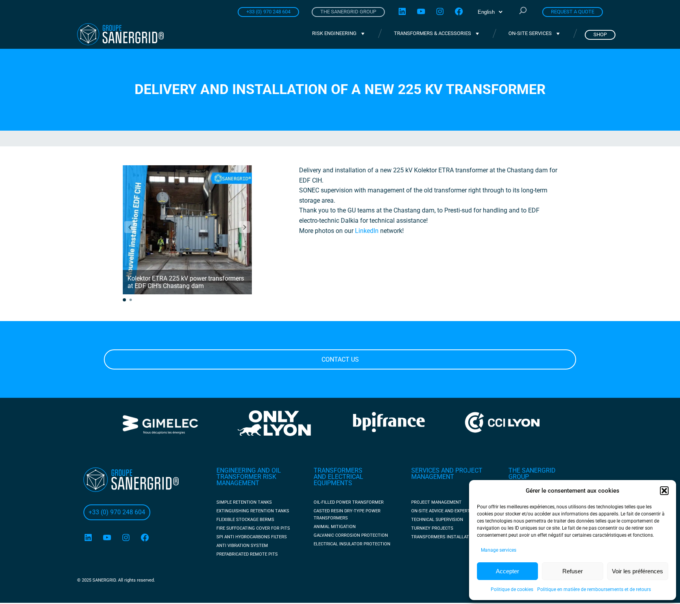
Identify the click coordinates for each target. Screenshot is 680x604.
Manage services (498, 550)
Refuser (572, 571)
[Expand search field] (523, 11)
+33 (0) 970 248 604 (268, 12)
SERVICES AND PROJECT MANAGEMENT (446, 473)
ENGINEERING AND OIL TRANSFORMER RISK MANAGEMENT (248, 477)
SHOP (600, 34)
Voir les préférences (637, 571)
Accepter (507, 571)
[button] (664, 491)
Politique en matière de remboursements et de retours (594, 589)
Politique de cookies (512, 589)
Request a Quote (572, 12)
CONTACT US (340, 359)
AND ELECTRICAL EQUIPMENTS (338, 480)
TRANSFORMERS (338, 470)
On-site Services (530, 33)
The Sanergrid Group (348, 12)
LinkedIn (367, 231)
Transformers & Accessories (432, 33)
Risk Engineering (334, 33)
